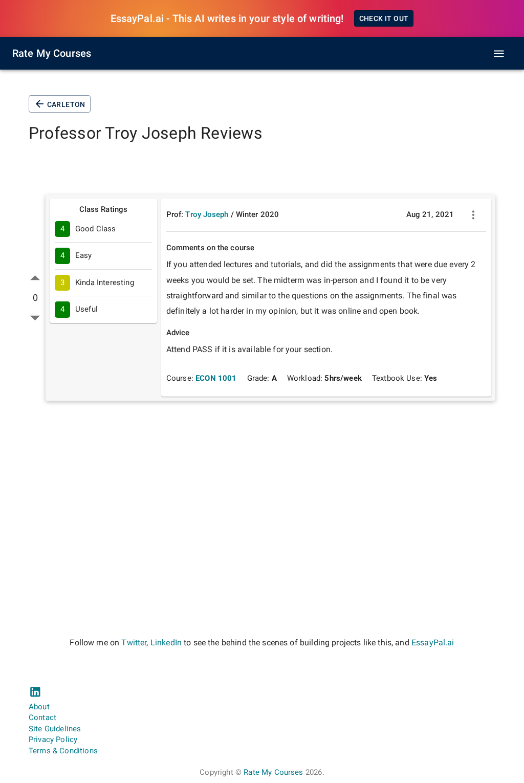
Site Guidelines (55, 728)
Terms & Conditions (63, 750)
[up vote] (35, 278)
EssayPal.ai (432, 642)
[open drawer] (499, 54)
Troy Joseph (206, 214)
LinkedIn (166, 642)
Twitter (133, 642)
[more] (473, 215)
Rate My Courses (51, 53)
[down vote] (35, 317)
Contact (42, 717)
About (39, 706)
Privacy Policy (53, 739)
